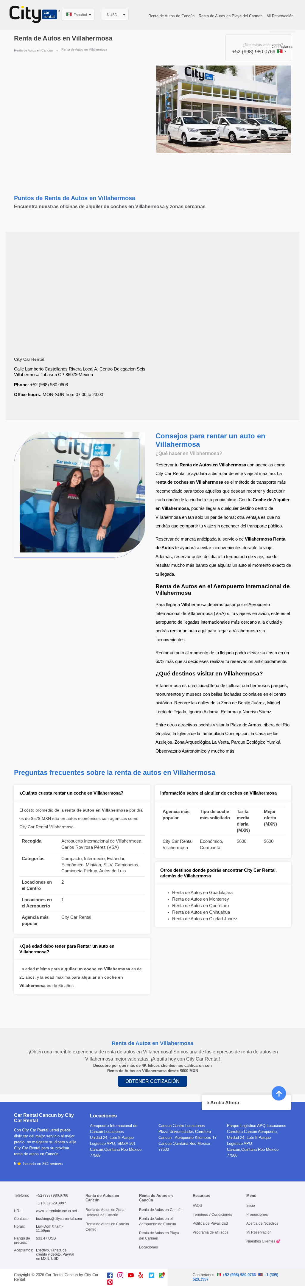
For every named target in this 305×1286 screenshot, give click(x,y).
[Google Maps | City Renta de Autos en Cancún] (164, 1277)
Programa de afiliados (210, 1232)
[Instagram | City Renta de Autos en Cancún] (122, 1277)
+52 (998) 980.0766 (238, 1275)
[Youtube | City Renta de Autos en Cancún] (133, 1277)
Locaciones (148, 1247)
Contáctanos (282, 46)
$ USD (112, 15)
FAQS (197, 1206)
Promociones (257, 1214)
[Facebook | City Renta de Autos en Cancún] (112, 1277)
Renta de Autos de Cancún (171, 16)
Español (80, 15)
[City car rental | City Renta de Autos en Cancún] (35, 15)
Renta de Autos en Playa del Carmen (230, 16)
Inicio (250, 1206)
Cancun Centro (171, 1125)
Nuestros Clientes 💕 (263, 1241)
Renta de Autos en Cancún (33, 50)
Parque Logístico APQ (246, 1125)
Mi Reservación (280, 16)
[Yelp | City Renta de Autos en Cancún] (143, 1277)
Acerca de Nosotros (262, 1223)
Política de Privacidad (210, 1223)
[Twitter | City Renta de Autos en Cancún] (154, 1277)
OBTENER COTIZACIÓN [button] (152, 1081)
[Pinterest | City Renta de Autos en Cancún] (112, 1284)
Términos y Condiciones (212, 1214)
